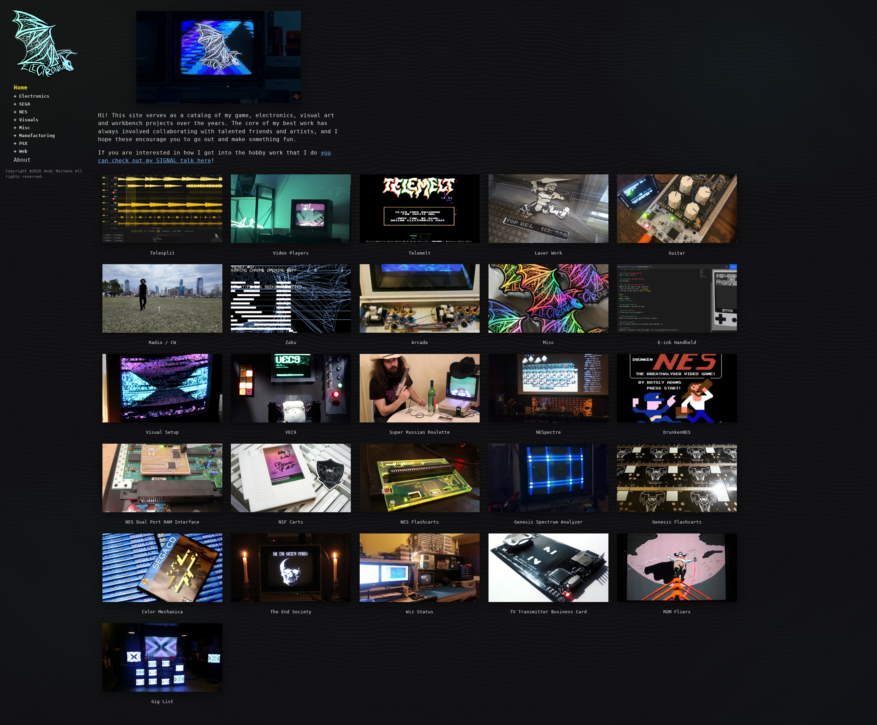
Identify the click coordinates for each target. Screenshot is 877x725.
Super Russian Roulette (420, 432)
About (22, 160)
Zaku (290, 342)
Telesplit (162, 252)
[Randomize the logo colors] (44, 44)
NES (20, 111)
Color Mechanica (162, 611)
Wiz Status (419, 611)
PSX (20, 143)
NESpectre (548, 432)
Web (20, 151)
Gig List (162, 701)
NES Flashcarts (419, 522)
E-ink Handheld (677, 342)
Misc (22, 127)
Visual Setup (162, 432)
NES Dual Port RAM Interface (162, 522)
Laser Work (548, 252)
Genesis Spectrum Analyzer (548, 522)
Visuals (26, 119)
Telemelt (420, 252)
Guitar (677, 252)
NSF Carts (291, 522)
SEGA (22, 104)
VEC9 (290, 432)
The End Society (290, 611)
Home (20, 87)
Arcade (419, 342)
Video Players (291, 252)
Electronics (31, 96)
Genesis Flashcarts (677, 522)
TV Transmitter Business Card (548, 611)
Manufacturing (34, 135)
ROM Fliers (677, 611)
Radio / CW (162, 342)
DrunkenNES (677, 432)
